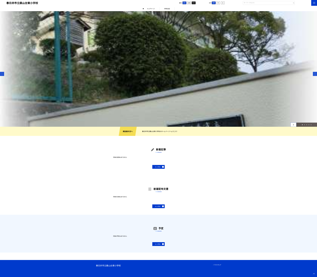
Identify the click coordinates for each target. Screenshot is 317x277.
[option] (158, 69)
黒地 (193, 3)
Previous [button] (2, 74)
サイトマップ (217, 265)
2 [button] (304, 124)
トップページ (151, 9)
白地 (189, 3)
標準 (213, 3)
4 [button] (308, 124)
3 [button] (306, 124)
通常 (184, 3)
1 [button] (302, 124)
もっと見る (157, 167)
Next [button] (315, 74)
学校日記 (167, 9)
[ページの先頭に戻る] (314, 274)
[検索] (293, 2)
